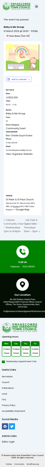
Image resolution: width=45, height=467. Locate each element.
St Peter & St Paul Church (20, 199)
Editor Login (8, 441)
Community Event (16, 128)
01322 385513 (28, 266)
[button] (36, 6)
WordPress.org (32, 464)
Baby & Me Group (15, 113)
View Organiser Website (19, 154)
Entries (9, 464)
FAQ (4, 399)
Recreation (7, 376)
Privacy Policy (8, 405)
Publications (8, 388)
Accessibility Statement (13, 411)
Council (5, 382)
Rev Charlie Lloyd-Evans (19, 135)
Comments (19, 464)
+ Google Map (21, 209)
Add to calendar (19, 79)
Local (4, 393)
